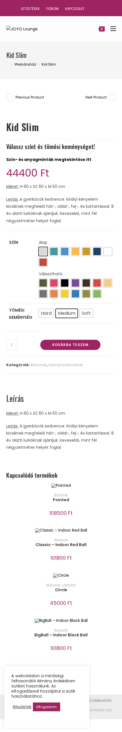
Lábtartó (69, 585)
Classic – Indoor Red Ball (61, 545)
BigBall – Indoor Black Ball (61, 635)
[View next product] (112, 97)
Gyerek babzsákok (65, 365)
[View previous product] (10, 97)
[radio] (43, 251)
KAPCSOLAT (75, 8)
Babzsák (39, 365)
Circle (61, 590)
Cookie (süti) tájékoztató (91, 700)
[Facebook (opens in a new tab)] (96, 8)
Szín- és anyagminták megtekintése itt (48, 159)
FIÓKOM (52, 8)
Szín (13, 242)
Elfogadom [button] (46, 707)
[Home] (7, 64)
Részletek (22, 706)
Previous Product (30, 97)
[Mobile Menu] (111, 29)
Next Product (96, 97)
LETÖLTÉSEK (30, 8)
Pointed (61, 500)
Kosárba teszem (70, 344)
